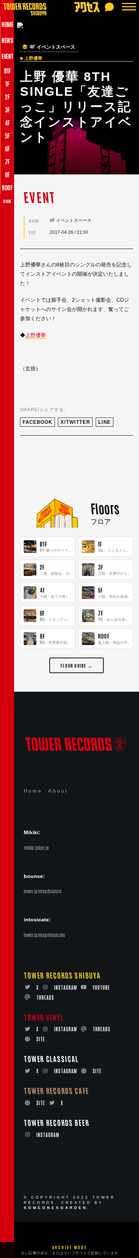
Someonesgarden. (57, 1208)
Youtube (101, 987)
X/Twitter (75, 422)
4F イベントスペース (52, 47)
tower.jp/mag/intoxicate (44, 935)
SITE (40, 1039)
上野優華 (35, 335)
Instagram (65, 987)
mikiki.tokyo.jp (36, 848)
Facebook (37, 422)
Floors (104, 508)
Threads (45, 997)
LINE (104, 422)
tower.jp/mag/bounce (43, 891)
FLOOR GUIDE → (76, 665)
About (58, 791)
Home (33, 791)
